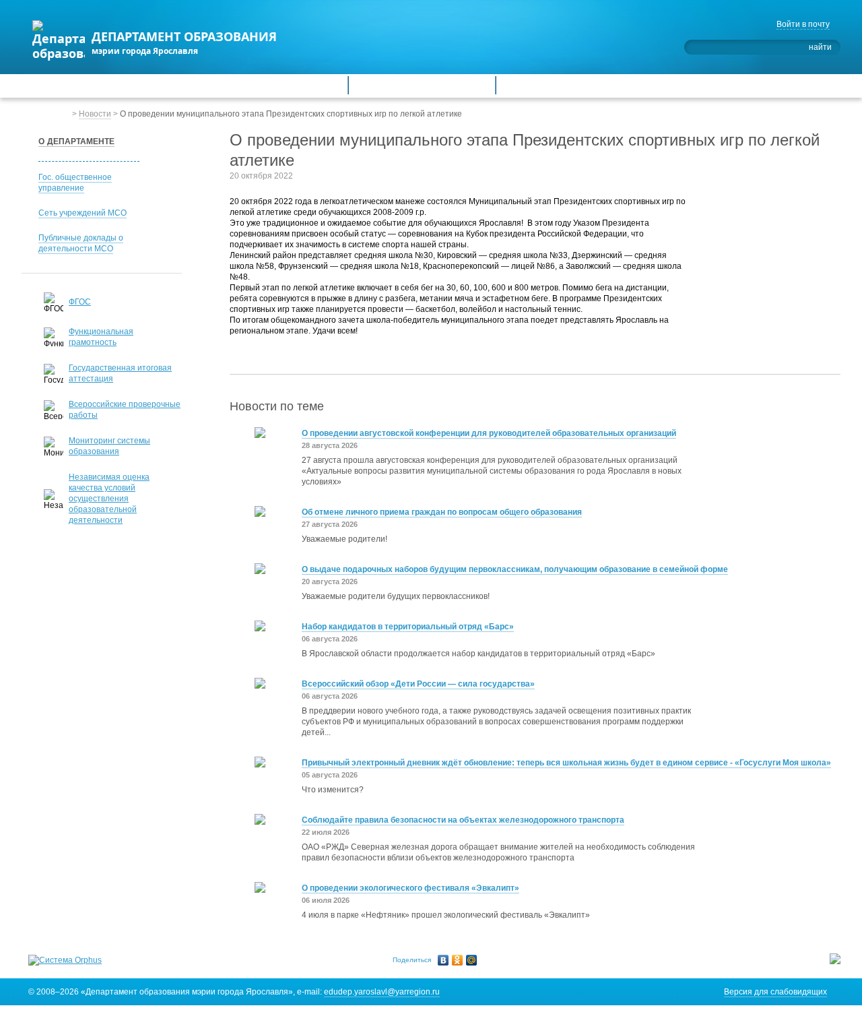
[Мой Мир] (472, 960)
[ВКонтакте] (443, 960)
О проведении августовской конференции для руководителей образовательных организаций (489, 433)
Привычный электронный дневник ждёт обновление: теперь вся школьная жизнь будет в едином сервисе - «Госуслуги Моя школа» (566, 762)
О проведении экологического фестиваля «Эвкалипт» (410, 888)
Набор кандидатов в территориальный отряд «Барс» (408, 626)
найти (820, 47)
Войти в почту (803, 24)
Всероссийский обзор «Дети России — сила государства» (418, 684)
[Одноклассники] (458, 960)
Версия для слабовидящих (775, 992)
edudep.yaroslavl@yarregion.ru (382, 992)
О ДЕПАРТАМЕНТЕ (76, 141)
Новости (95, 114)
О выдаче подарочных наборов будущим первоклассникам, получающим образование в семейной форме (515, 569)
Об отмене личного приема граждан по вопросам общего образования (442, 512)
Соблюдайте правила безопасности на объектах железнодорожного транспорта (463, 820)
